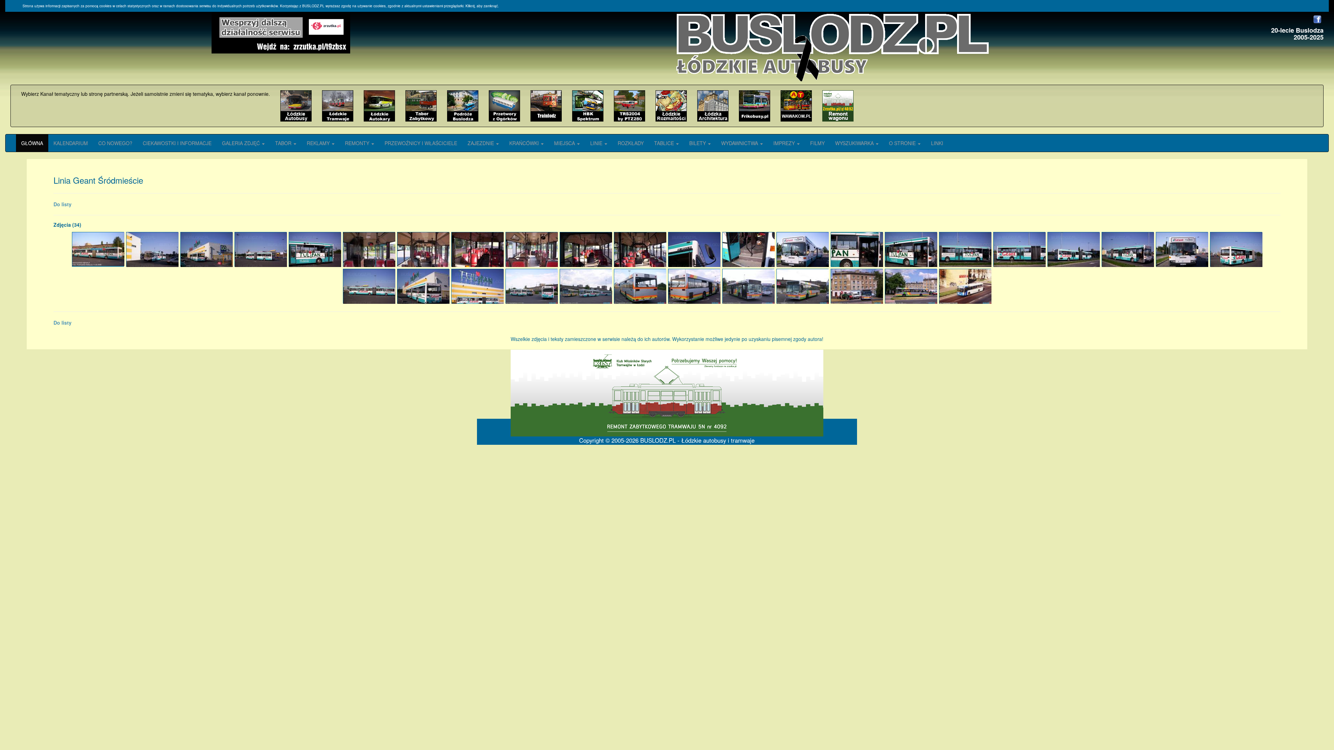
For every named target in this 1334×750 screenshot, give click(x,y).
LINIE (597, 143)
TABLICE (664, 143)
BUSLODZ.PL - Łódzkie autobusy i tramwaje (697, 440)
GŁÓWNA (32, 143)
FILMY (817, 143)
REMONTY (358, 143)
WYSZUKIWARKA (855, 143)
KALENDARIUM (70, 143)
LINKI (937, 143)
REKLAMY (319, 143)
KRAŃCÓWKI (524, 143)
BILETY (698, 143)
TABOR (284, 143)
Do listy (62, 204)
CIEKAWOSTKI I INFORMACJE (177, 143)
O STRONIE (903, 143)
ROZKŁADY (631, 143)
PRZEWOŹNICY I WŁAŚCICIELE (421, 143)
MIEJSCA (565, 143)
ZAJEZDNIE (481, 143)
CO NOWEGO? (115, 143)
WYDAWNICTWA (740, 143)
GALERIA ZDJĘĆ (241, 143)
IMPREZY (784, 143)
